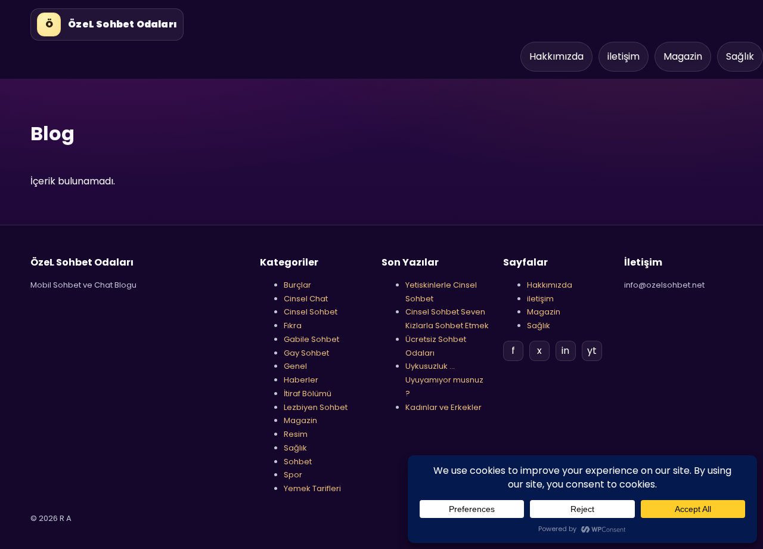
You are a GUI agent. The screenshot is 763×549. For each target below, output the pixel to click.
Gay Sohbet (306, 353)
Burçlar (297, 285)
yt (592, 350)
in (565, 350)
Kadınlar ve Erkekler (443, 407)
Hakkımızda (556, 56)
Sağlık (740, 56)
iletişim (623, 56)
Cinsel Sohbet (310, 311)
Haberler (301, 379)
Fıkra (293, 325)
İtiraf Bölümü (307, 393)
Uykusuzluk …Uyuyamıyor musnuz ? (444, 379)
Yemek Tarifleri (312, 488)
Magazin (682, 56)
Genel (295, 366)
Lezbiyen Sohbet (316, 407)
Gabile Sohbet (311, 339)
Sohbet (298, 461)
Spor (293, 474)
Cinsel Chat (306, 298)
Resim (296, 434)
